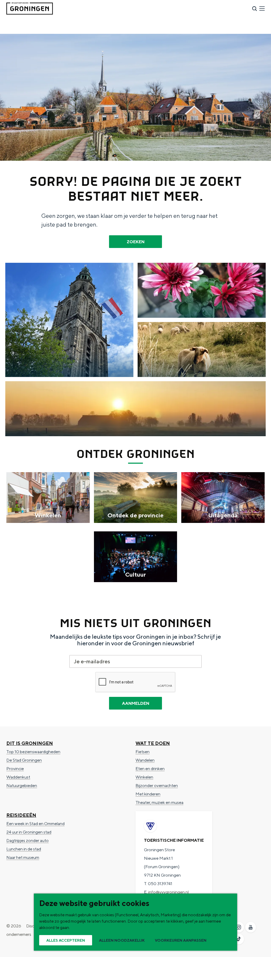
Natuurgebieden (21, 785)
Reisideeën (21, 815)
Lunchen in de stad (23, 849)
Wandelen (145, 760)
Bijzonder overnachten (157, 785)
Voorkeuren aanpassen (180, 940)
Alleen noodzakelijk (122, 940)
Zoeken (135, 241)
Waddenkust (18, 777)
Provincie (15, 768)
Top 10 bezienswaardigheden (33, 751)
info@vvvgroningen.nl (168, 892)
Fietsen (143, 751)
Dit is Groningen (29, 743)
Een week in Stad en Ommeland (35, 823)
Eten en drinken (150, 768)
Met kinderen (148, 794)
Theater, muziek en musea (159, 802)
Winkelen (144, 777)
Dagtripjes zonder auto (27, 840)
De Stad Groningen (24, 760)
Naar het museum (22, 857)
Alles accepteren (65, 940)
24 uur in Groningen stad (28, 832)
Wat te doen (153, 743)
